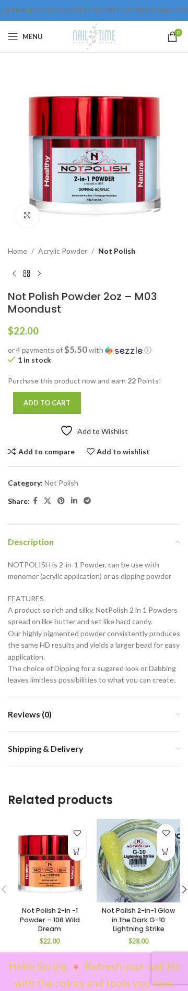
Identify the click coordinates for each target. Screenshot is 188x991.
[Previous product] (14, 273)
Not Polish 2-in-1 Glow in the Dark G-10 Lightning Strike (138, 919)
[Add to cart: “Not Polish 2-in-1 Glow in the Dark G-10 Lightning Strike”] (166, 852)
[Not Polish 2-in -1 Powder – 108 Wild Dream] (49, 860)
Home (17, 250)
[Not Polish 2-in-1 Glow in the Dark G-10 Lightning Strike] (138, 860)
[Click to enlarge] (27, 215)
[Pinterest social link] (61, 501)
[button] (94, 350)
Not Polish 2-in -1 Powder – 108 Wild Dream (50, 919)
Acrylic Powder (62, 250)
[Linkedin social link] (74, 501)
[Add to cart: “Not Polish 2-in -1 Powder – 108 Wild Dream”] (77, 852)
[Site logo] (93, 35)
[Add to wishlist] (77, 833)
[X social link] (47, 501)
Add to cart (47, 403)
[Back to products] (26, 273)
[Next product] (39, 273)
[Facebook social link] (35, 501)
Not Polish (116, 250)
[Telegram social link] (87, 501)
